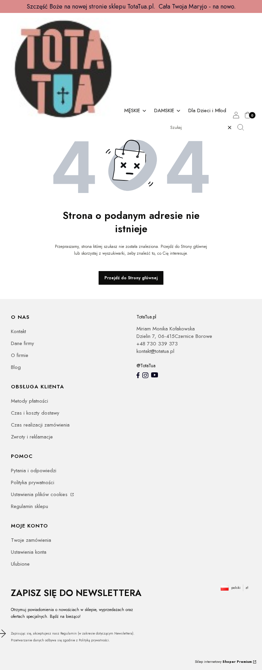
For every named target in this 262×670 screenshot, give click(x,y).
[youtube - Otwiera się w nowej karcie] (154, 374)
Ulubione (20, 564)
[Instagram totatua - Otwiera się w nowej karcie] (145, 375)
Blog (16, 367)
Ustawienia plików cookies (40, 494)
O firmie (19, 355)
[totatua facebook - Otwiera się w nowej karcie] (138, 375)
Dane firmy (22, 343)
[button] (243, 127)
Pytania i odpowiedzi (33, 470)
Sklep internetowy (223, 661)
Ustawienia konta (28, 552)
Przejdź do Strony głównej (131, 278)
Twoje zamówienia (31, 540)
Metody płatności (29, 401)
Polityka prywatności (32, 482)
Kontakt (18, 331)
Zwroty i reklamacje (32, 437)
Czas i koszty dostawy (35, 413)
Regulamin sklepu (29, 506)
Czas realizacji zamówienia (40, 425)
